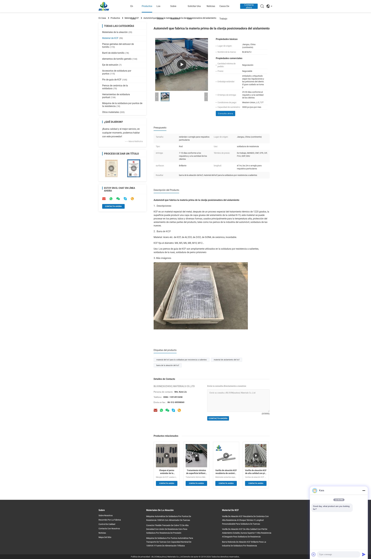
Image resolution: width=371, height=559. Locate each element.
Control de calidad (107, 524)
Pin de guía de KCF (114, 79)
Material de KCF (112, 38)
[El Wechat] (167, 410)
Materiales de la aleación (117, 32)
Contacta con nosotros (109, 528)
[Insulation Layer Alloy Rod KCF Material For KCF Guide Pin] (181, 64)
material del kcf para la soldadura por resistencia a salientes (181, 360)
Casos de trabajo (224, 12)
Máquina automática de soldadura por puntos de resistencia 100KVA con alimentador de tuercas (168, 518)
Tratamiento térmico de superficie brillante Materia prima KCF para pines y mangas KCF (196, 472)
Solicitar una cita (194, 12)
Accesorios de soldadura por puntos (116, 72)
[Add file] (314, 554)
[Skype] (125, 198)
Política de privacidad (140, 557)
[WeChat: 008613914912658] (118, 198)
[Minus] (363, 490)
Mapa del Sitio (105, 537)
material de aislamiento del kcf (226, 360)
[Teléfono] (132, 198)
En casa (133, 12)
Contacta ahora (249, 6)
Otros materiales (113, 112)
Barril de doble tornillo (115, 53)
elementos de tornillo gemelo (119, 58)
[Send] (363, 554)
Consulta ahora (225, 113)
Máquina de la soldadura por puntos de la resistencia (122, 105)
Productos (147, 6)
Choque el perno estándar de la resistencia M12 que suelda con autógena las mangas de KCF (166, 472)
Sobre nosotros (175, 12)
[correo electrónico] (104, 198)
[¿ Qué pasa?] (173, 410)
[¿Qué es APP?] (161, 410)
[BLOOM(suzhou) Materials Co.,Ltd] (114, 6)
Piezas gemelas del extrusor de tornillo (118, 45)
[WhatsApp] (111, 198)
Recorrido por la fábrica (110, 520)
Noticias (211, 6)
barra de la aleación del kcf (167, 365)
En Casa (102, 18)
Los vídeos (160, 12)
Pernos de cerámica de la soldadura (115, 87)
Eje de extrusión (112, 64)
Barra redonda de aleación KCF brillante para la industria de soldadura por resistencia (244, 544)
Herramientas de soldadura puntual (116, 96)
